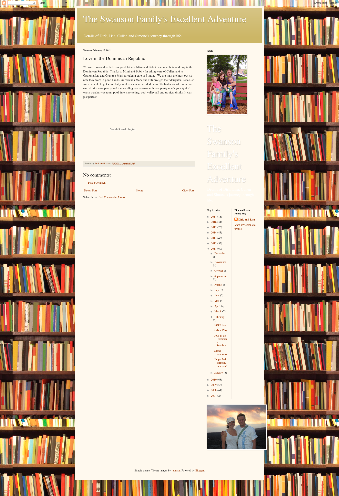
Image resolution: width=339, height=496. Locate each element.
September (220, 276)
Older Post (188, 190)
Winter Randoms (220, 352)
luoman (176, 470)
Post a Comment (97, 182)
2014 (214, 232)
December (220, 253)
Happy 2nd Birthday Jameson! (220, 362)
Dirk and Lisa (246, 219)
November (220, 262)
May (217, 301)
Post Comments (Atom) (111, 197)
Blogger (199, 470)
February (219, 317)
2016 (214, 222)
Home (139, 190)
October (219, 270)
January (219, 372)
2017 (214, 216)
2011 (214, 248)
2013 (214, 238)
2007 (214, 395)
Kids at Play (220, 330)
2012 (214, 243)
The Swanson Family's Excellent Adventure (164, 18)
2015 (214, 227)
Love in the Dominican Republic (220, 340)
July (217, 290)
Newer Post (90, 190)
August (218, 284)
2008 (214, 390)
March (218, 311)
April (217, 306)
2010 (214, 379)
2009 (214, 385)
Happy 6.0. (220, 325)
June (217, 295)
